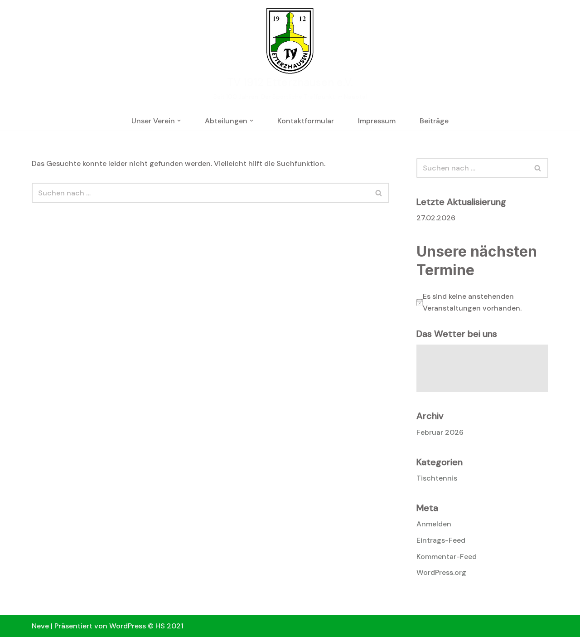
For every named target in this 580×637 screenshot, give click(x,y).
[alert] (482, 302)
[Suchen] (379, 193)
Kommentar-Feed (446, 556)
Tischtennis (436, 478)
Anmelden (433, 524)
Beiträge (434, 121)
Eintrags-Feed (440, 540)
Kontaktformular (305, 121)
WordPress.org (441, 572)
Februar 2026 (440, 432)
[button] (179, 120)
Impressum (377, 121)
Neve (40, 626)
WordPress (127, 626)
